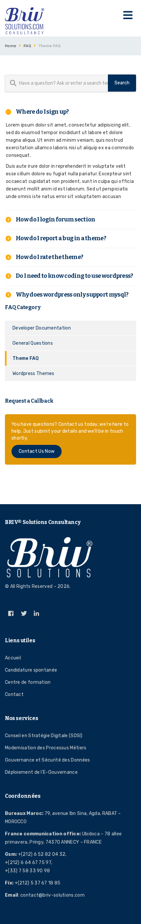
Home (10, 45)
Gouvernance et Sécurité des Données (47, 760)
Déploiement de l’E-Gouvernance (41, 772)
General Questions (32, 343)
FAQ (27, 45)
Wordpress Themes (33, 373)
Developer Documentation (41, 328)
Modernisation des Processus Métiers (46, 748)
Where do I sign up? (42, 111)
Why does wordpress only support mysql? (72, 294)
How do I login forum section (55, 219)
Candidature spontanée (31, 670)
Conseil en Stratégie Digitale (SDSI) (44, 735)
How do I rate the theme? (49, 257)
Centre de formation (28, 682)
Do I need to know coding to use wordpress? (74, 275)
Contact (14, 694)
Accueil (13, 658)
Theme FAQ (25, 358)
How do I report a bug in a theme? (61, 238)
